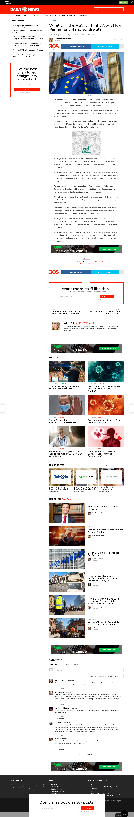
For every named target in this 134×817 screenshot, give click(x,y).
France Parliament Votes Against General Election (105, 530)
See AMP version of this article (86, 264)
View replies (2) (60, 718)
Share (51, 54)
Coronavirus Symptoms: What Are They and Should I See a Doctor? (104, 388)
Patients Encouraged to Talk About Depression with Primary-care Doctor (66, 453)
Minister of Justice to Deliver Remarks (103, 507)
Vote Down (58, 689)
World (53, 15)
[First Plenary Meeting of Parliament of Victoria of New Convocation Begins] (67, 582)
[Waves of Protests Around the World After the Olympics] (67, 628)
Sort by (110, 676)
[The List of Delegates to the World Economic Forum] (67, 371)
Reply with (121, 670)
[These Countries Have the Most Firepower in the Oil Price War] (2, 408)
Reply (62, 688)
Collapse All (103, 676)
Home (18, 15)
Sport (69, 15)
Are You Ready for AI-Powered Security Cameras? (27, 31)
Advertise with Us (56, 793)
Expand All (93, 676)
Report (121, 688)
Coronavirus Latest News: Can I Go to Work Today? (104, 421)
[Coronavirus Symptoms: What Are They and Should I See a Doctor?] (106, 371)
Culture (83, 15)
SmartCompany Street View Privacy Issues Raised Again (25, 26)
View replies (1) (60, 749)
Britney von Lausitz (96, 784)
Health (35, 15)
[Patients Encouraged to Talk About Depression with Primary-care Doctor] (67, 436)
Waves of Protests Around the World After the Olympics (104, 623)
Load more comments (86, 754)
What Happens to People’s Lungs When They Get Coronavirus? (102, 453)
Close (131, 801)
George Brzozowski (96, 791)
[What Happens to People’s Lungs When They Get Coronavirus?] (106, 436)
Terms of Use (55, 788)
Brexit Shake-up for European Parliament (104, 554)
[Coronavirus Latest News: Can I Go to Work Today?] (106, 405)
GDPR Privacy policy (57, 790)
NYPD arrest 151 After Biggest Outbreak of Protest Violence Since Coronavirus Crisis (103, 601)
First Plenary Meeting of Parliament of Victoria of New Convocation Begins (103, 578)
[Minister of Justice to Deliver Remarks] (67, 513)
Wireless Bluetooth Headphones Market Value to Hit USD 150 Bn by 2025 (27, 50)
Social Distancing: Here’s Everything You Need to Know (65, 421)
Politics (61, 15)
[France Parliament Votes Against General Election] (67, 536)
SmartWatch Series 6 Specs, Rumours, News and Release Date (27, 55)
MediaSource (88, 95)
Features (26, 15)
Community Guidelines (58, 791)
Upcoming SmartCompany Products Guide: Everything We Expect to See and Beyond (27, 38)
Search (122, 9)
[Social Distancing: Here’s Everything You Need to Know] (67, 405)
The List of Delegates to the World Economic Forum (64, 387)
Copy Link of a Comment (76, 681)
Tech (76, 15)
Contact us (54, 786)
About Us (54, 785)
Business (44, 15)
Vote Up (55, 689)
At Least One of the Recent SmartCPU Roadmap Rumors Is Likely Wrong (26, 44)
